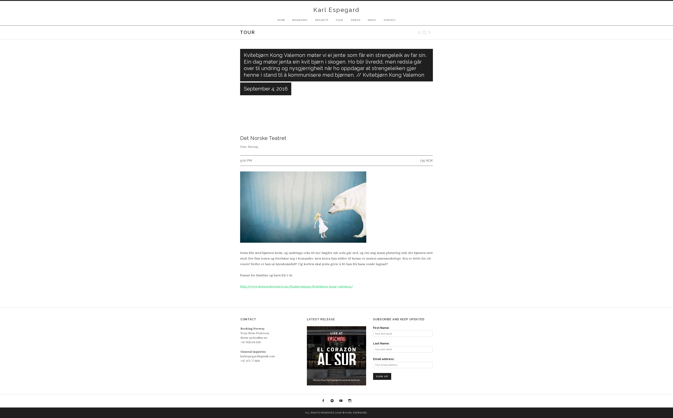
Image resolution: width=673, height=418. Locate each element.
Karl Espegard (336, 9)
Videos (356, 20)
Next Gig (430, 32)
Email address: (383, 359)
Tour (339, 20)
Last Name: (381, 343)
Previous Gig (419, 32)
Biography (300, 20)
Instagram (350, 401)
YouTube (341, 401)
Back (424, 32)
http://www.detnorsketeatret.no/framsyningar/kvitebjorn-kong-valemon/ (296, 286)
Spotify (332, 401)
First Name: (381, 328)
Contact (390, 20)
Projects (321, 20)
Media (372, 20)
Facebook (323, 401)
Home (281, 20)
